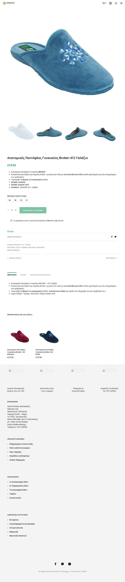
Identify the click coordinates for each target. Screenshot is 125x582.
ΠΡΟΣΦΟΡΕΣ (40, 247)
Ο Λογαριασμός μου (19, 482)
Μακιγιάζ (14, 531)
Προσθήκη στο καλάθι (33, 210)
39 (21, 200)
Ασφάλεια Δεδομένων (19, 456)
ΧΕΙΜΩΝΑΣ (16, 250)
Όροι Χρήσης (15, 452)
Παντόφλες (32, 247)
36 (9, 200)
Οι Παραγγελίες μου (19, 485)
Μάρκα (23, 275)
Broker (10, 231)
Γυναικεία (24, 247)
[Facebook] (113, 237)
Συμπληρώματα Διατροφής (22, 523)
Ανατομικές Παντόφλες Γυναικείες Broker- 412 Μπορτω (16, 352)
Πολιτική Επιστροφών (20, 448)
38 (15, 200)
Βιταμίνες (14, 519)
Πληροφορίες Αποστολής (21, 444)
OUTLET (18, 247)
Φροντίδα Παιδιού (18, 535)
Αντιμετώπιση (16, 527)
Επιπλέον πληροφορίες (40, 275)
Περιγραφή (11, 275)
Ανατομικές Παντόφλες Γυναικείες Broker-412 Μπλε (45, 352)
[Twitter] (116, 237)
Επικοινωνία (15, 497)
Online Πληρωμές (17, 460)
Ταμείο (13, 493)
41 (27, 200)
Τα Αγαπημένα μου (18, 490)
